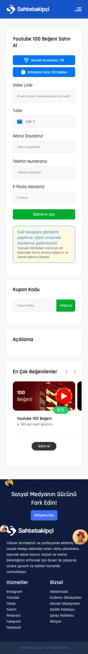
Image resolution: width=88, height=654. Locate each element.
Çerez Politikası (62, 615)
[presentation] (66, 371)
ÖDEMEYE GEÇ (44, 214)
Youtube (12, 597)
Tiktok (11, 603)
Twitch (11, 609)
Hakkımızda (59, 591)
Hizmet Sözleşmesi (65, 603)
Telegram (13, 621)
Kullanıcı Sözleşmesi (66, 597)
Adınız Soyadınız (28, 136)
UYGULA (66, 305)
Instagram (14, 591)
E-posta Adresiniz (29, 187)
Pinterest (13, 615)
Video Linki (22, 85)
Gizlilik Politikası (62, 609)
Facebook (13, 627)
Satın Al (44, 446)
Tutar (17, 110)
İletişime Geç (44, 515)
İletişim (55, 621)
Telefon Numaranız (30, 161)
